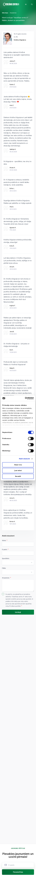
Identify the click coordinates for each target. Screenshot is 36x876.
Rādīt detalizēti (24, 459)
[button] (26, 4)
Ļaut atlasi (18, 470)
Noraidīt (18, 476)
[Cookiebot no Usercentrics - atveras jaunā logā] (25, 398)
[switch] (31, 438)
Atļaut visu (18, 465)
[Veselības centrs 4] (11, 4)
